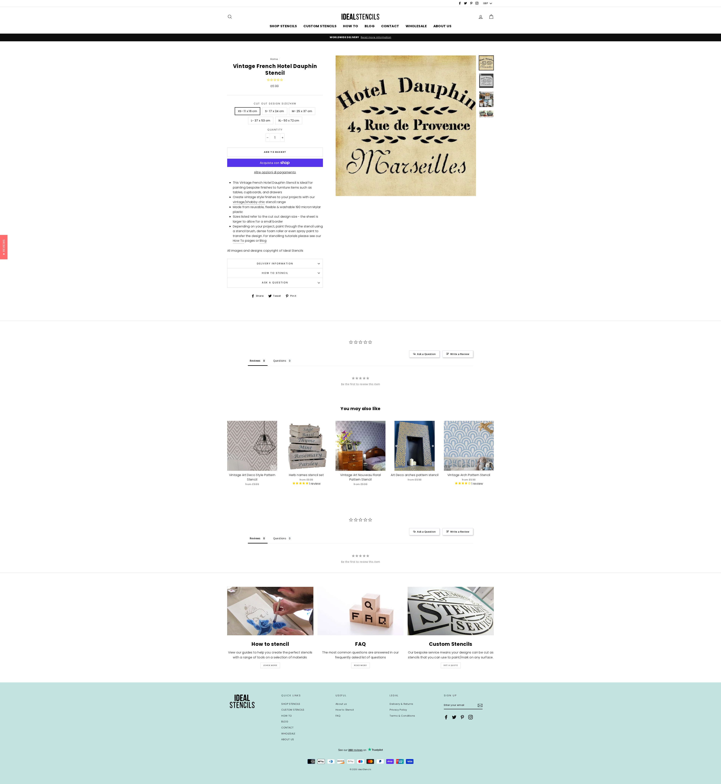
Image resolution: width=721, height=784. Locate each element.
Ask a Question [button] (426, 354)
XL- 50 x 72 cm (288, 120)
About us (341, 704)
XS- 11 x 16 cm (247, 111)
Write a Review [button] (459, 354)
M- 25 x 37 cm (302, 111)
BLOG (370, 26)
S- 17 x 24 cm (274, 111)
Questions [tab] (279, 360)
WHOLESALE (416, 26)
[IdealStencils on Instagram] (470, 717)
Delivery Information (275, 263)
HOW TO (350, 26)
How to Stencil (275, 273)
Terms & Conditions (402, 715)
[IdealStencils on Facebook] (446, 717)
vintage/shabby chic (249, 202)
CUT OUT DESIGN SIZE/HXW (275, 103)
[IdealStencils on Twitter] (454, 717)
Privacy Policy (398, 709)
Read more (360, 665)
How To (238, 240)
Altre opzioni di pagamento (275, 172)
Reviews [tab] (255, 360)
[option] (360, 37)
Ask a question (275, 282)
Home (274, 59)
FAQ (338, 715)
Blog (263, 240)
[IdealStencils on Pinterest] (462, 717)
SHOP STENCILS (283, 26)
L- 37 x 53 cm (260, 120)
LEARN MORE (270, 665)
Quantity (275, 129)
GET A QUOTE (451, 665)
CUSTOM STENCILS (320, 26)
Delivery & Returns (401, 704)
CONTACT (390, 26)
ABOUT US (442, 26)
